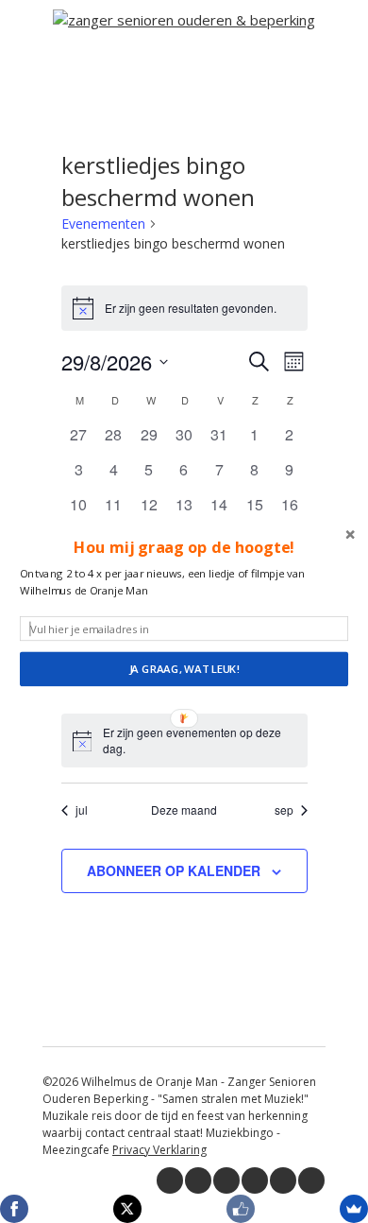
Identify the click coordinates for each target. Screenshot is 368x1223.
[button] (184, 548)
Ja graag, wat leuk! (184, 669)
